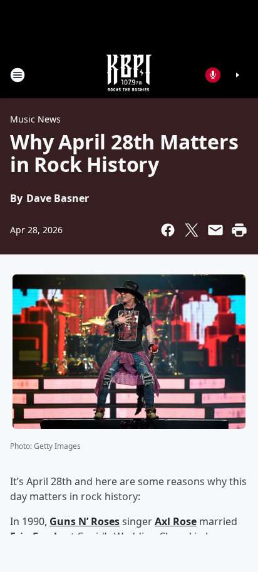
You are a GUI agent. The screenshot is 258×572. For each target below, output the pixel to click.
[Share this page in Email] (215, 230)
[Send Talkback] (212, 75)
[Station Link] (129, 74)
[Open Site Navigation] (17, 75)
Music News (35, 119)
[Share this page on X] (191, 230)
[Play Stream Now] (237, 75)
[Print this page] (239, 230)
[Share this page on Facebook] (168, 230)
